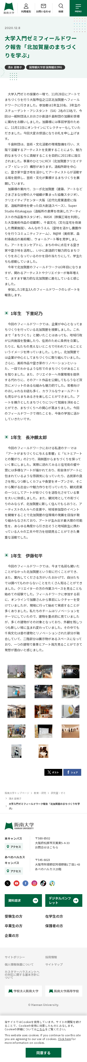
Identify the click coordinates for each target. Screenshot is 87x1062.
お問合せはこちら (46, 847)
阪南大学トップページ (17, 793)
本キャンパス (13, 838)
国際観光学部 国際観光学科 (45, 67)
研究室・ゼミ (58, 793)
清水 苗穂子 (15, 67)
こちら (41, 1029)
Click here (64, 1039)
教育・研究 (40, 793)
